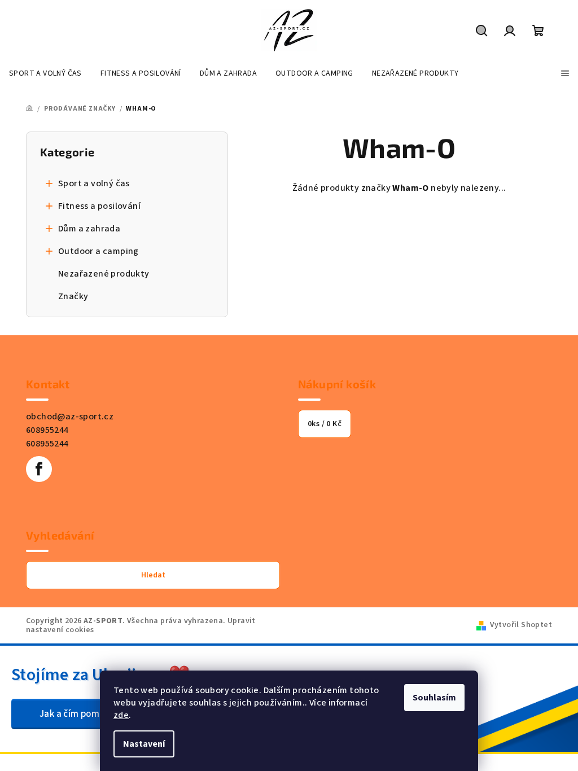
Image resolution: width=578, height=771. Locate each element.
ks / (324, 424)
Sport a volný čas (94, 183)
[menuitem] (45, 73)
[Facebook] (39, 469)
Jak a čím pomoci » (79, 714)
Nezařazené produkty (104, 274)
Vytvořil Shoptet (521, 624)
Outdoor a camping (98, 251)
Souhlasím (434, 697)
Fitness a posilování (99, 206)
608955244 (47, 430)
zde (121, 715)
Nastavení (144, 744)
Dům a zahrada (89, 228)
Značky (73, 296)
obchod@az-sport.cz (69, 416)
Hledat (153, 575)
